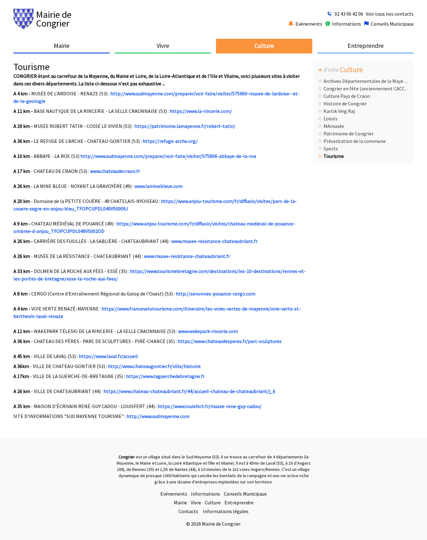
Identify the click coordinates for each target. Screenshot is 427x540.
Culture (213, 502)
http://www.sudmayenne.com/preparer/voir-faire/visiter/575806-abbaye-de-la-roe (168, 156)
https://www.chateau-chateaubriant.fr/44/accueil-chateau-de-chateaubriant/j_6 (189, 391)
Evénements (173, 494)
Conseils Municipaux (245, 494)
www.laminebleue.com (158, 186)
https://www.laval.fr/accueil (108, 356)
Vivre (196, 502)
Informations (205, 494)
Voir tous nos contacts (390, 14)
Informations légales (226, 511)
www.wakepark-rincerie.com (208, 331)
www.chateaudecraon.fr (115, 171)
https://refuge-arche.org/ (170, 141)
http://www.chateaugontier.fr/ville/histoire (154, 366)
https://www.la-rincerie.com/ (201, 111)
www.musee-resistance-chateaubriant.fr (214, 241)
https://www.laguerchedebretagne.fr (165, 376)
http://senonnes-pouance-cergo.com (215, 293)
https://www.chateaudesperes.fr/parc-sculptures (230, 341)
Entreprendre (239, 502)
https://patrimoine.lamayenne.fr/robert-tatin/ (184, 126)
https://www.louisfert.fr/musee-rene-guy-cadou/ (210, 406)
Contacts (188, 511)
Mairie (180, 502)
